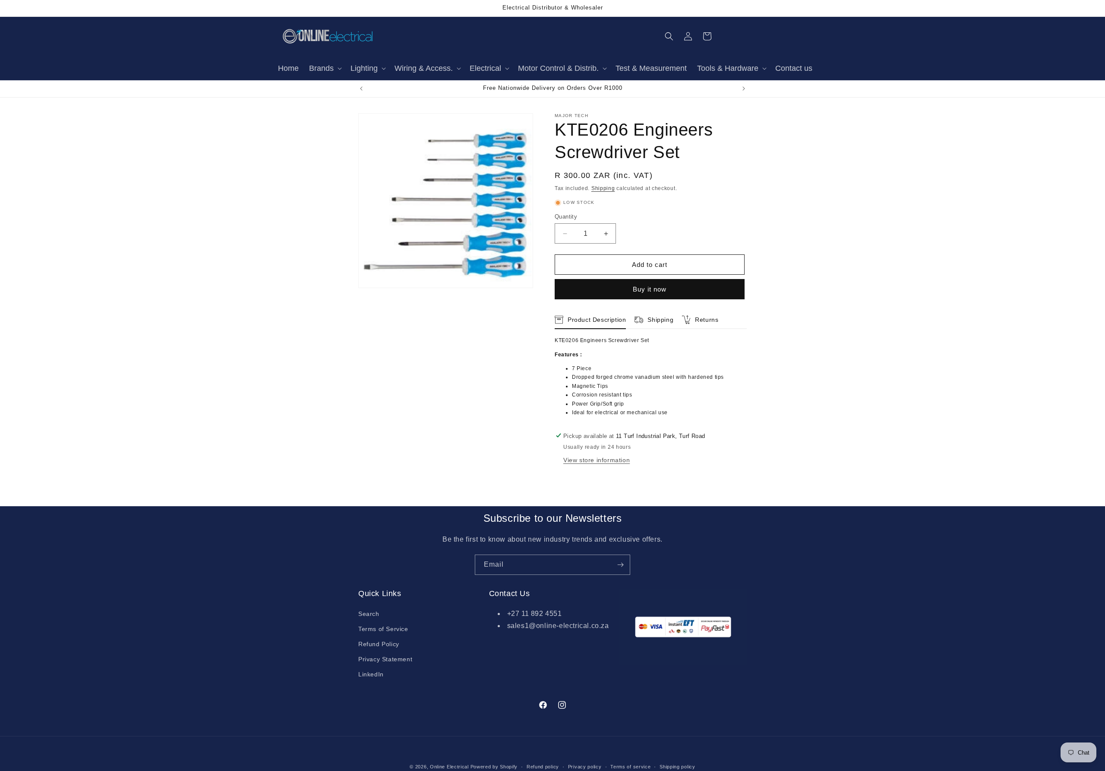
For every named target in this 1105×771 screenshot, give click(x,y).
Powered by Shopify (494, 766)
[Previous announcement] (361, 88)
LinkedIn (371, 674)
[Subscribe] (620, 565)
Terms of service (630, 766)
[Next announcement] (743, 88)
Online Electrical (449, 766)
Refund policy (543, 766)
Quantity (566, 216)
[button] (324, 68)
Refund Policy (378, 644)
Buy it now (649, 289)
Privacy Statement (385, 659)
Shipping (603, 188)
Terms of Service (383, 628)
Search (368, 613)
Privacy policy (585, 766)
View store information (596, 460)
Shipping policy (677, 766)
